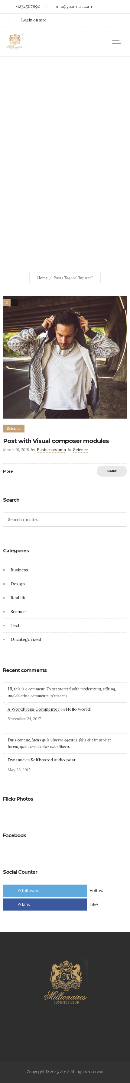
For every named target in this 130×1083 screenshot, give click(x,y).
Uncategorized (26, 639)
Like (94, 904)
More (8, 471)
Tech (16, 625)
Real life (19, 597)
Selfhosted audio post (53, 760)
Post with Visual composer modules (56, 441)
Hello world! (78, 709)
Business (19, 570)
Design (18, 583)
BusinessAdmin (51, 449)
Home (42, 278)
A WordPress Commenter (34, 709)
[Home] (14, 49)
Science (18, 611)
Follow (96, 890)
